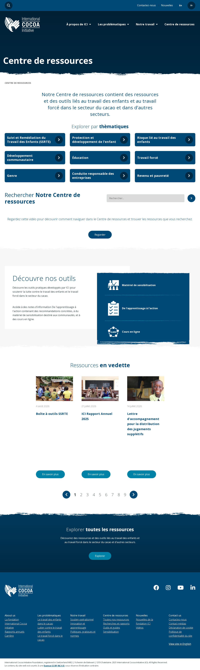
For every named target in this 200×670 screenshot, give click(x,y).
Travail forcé (147, 158)
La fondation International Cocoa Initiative (16, 623)
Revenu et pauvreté (153, 176)
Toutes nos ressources (116, 619)
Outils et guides (111, 627)
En (180, 5)
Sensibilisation (111, 631)
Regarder (100, 234)
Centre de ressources (179, 24)
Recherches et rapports (116, 623)
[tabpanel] (54, 427)
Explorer (100, 556)
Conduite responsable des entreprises (93, 175)
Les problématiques (112, 24)
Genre (12, 176)
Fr (191, 5)
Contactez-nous (146, 5)
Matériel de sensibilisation (139, 285)
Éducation (80, 158)
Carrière (9, 635)
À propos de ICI (77, 24)
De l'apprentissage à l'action (140, 308)
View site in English (180, 644)
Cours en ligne (131, 331)
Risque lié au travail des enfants (156, 140)
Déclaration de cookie (181, 627)
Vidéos (139, 627)
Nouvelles (167, 5)
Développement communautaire (20, 158)
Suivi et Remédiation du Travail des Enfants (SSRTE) (29, 140)
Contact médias (177, 623)
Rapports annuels (14, 631)
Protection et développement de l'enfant (94, 140)
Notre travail (145, 24)
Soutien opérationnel (82, 619)
